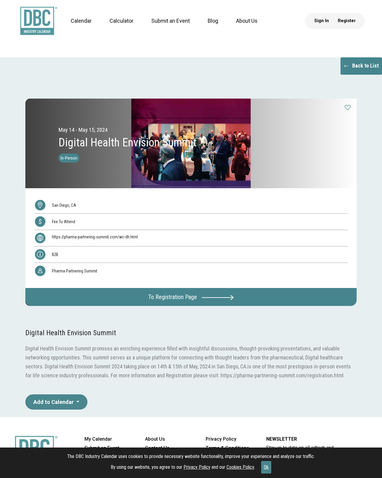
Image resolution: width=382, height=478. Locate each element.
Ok (266, 467)
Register (352, 26)
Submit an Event (165, 27)
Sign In (327, 26)
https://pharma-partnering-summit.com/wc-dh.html (95, 237)
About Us (241, 27)
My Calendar (98, 439)
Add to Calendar (54, 402)
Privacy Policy (197, 467)
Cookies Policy (240, 467)
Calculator (116, 27)
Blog (207, 27)
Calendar (75, 27)
